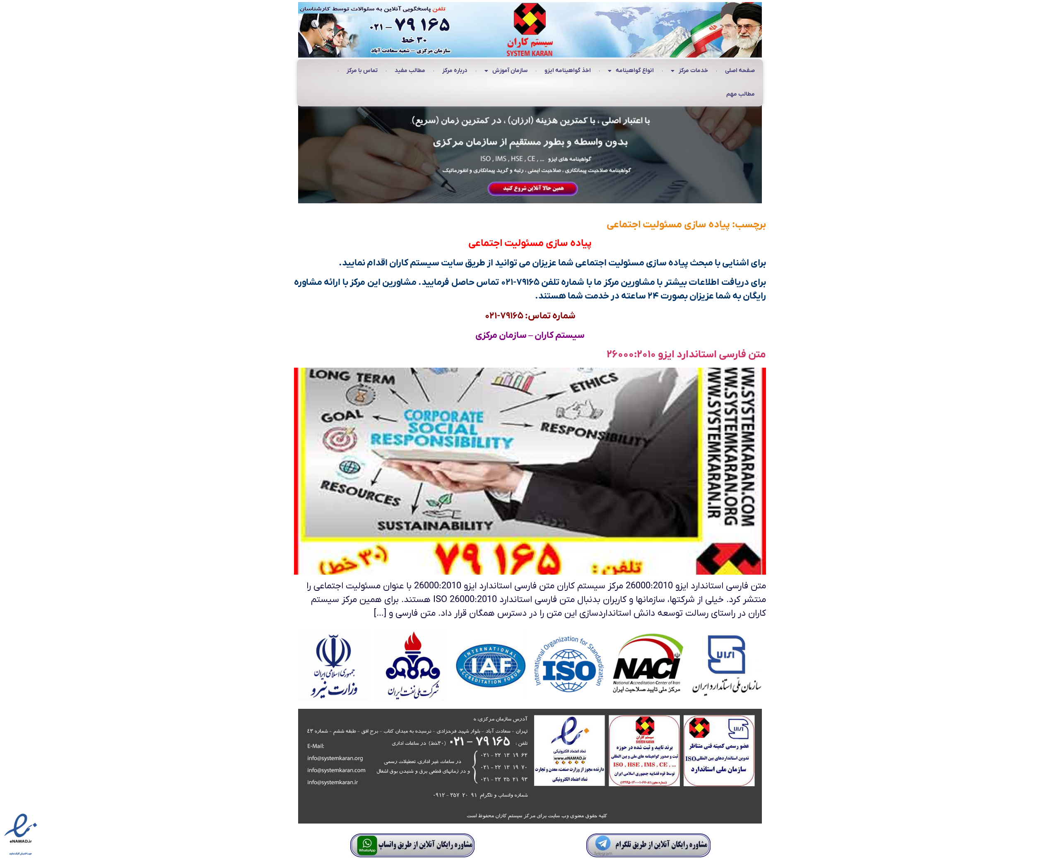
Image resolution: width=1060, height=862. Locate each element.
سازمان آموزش (510, 71)
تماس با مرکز (362, 71)
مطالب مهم (740, 94)
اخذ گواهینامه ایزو (567, 71)
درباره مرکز (454, 71)
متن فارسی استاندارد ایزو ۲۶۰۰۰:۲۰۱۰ (686, 354)
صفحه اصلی (740, 71)
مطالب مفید (410, 71)
